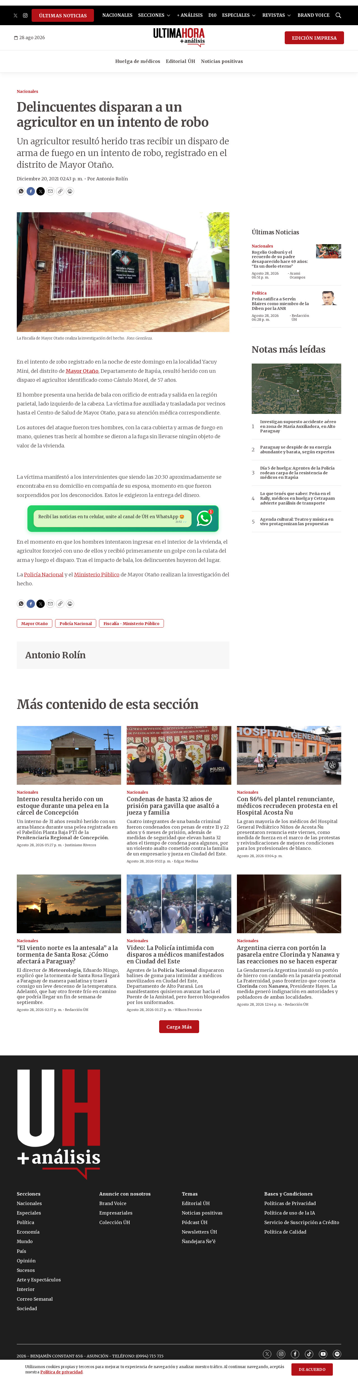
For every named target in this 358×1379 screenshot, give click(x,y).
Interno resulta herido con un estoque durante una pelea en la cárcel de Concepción (63, 806)
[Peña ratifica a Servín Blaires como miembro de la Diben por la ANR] (328, 298)
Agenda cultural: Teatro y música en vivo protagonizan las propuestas (296, 522)
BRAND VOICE (313, 15)
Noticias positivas (222, 61)
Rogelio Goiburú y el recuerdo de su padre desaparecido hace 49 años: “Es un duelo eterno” (280, 259)
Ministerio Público (96, 574)
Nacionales (27, 91)
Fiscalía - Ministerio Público (131, 623)
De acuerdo (312, 1369)
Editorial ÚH (180, 61)
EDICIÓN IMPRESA (314, 38)
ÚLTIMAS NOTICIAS (63, 15)
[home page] (179, 38)
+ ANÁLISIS (190, 15)
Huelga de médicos (137, 61)
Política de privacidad (61, 1372)
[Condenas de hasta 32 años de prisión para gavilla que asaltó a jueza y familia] (179, 755)
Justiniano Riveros (80, 845)
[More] (168, 15)
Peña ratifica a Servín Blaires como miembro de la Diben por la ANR (280, 303)
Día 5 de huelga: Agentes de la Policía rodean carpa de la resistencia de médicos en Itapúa (297, 473)
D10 (212, 15)
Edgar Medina (186, 861)
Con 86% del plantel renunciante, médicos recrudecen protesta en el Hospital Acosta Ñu (287, 806)
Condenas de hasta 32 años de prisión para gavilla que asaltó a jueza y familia (173, 806)
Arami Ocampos (297, 275)
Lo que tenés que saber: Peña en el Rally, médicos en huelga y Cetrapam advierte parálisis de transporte (297, 498)
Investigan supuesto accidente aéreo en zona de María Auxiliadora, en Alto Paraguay (298, 426)
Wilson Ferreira (188, 1010)
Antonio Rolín (55, 655)
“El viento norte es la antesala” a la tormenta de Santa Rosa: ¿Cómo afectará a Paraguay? (67, 954)
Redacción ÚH (300, 317)
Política (259, 293)
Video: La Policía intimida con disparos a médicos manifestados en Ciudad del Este (175, 954)
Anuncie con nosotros (125, 1194)
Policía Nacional (43, 574)
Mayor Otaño (82, 371)
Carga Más (179, 1027)
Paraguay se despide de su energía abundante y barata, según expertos (297, 449)
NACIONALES (117, 15)
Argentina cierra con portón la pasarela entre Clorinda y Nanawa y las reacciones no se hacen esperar (288, 954)
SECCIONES (151, 15)
